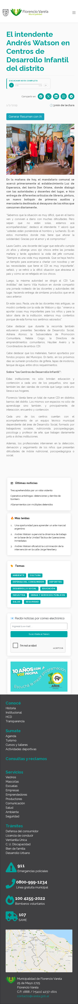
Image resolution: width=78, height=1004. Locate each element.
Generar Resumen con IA (25, 116)
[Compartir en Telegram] (71, 96)
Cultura (35, 575)
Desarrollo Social (25, 588)
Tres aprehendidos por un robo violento (31, 490)
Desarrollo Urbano (18, 853)
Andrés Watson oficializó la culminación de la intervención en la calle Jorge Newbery (39, 548)
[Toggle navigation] (74, 12)
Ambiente (18, 575)
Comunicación (15, 803)
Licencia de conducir (19, 835)
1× (46, 85)
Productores (14, 799)
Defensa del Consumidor (28, 582)
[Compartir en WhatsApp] (64, 96)
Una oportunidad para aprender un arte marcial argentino (40, 527)
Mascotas (12, 781)
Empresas (12, 790)
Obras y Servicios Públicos (48, 595)
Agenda (11, 736)
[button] (19, 149)
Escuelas (12, 786)
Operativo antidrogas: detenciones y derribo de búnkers (36, 497)
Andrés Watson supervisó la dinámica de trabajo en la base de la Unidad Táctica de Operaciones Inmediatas (40, 537)
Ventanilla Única (16, 840)
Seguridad (32, 602)
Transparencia (15, 721)
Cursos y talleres (17, 745)
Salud (16, 602)
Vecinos (11, 777)
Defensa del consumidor (22, 831)
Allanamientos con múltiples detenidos (32, 504)
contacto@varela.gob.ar (33, 996)
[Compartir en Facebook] (41, 96)
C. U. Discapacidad (18, 844)
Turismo (11, 740)
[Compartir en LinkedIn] (56, 96)
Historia (11, 708)
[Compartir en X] (48, 96)
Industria (19, 595)
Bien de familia (15, 848)
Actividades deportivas (21, 749)
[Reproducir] (11, 85)
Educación (48, 588)
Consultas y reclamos (26, 758)
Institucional (14, 712)
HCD (9, 717)
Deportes (55, 582)
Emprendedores (16, 794)
